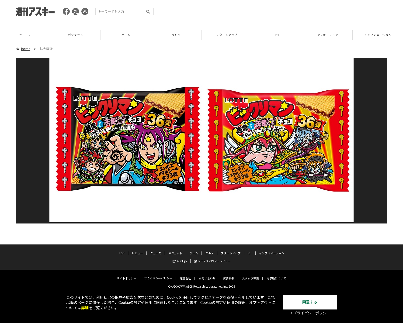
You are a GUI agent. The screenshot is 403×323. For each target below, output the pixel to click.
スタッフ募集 (250, 278)
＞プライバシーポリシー (309, 313)
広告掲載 (228, 278)
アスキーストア (327, 35)
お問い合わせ (207, 278)
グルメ (176, 35)
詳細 (85, 308)
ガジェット (75, 35)
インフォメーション (377, 35)
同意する (309, 302)
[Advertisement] (302, 12)
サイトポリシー (126, 278)
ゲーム (125, 35)
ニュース (25, 35)
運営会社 (185, 278)
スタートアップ (226, 35)
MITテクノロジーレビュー (214, 261)
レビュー (137, 253)
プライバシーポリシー (158, 278)
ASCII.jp (182, 261)
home (25, 48)
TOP (122, 253)
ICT (277, 35)
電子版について (276, 278)
